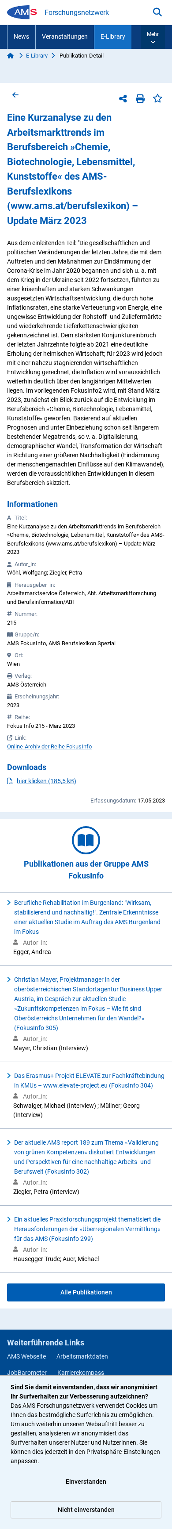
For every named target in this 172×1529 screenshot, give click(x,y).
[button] (153, 37)
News (21, 36)
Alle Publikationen (86, 1292)
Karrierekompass (80, 1372)
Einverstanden (86, 1481)
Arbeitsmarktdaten (82, 1356)
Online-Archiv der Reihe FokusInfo (49, 746)
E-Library (113, 36)
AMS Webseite (26, 1356)
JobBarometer (27, 1372)
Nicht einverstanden (86, 1509)
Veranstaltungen (65, 36)
